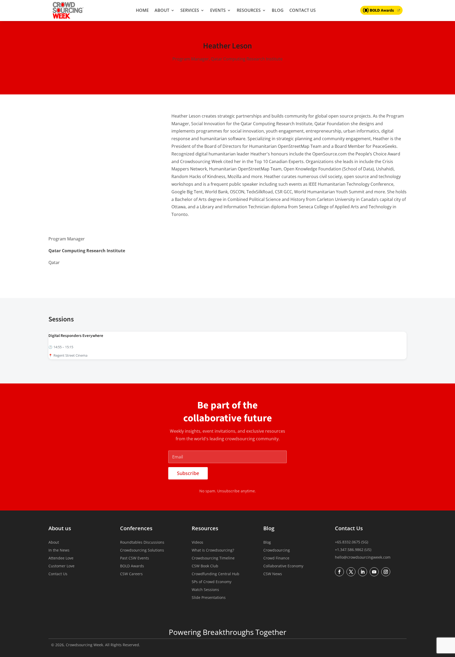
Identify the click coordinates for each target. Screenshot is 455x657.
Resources (249, 10)
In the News (59, 550)
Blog (278, 10)
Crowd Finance (276, 558)
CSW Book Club (205, 566)
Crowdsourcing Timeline (213, 558)
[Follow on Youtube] (374, 571)
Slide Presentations (209, 598)
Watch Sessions (205, 590)
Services (189, 10)
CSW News (272, 574)
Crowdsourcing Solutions (142, 550)
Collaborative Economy (283, 566)
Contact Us (302, 10)
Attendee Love (60, 558)
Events (218, 10)
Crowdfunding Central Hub (215, 574)
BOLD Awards (132, 566)
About (162, 10)
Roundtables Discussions (142, 542)
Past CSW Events (134, 558)
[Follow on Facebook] (75, 276)
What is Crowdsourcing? (213, 550)
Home (142, 10)
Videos (197, 542)
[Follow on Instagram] (385, 571)
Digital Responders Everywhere (75, 335)
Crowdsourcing (276, 550)
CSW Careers (131, 574)
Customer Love (61, 566)
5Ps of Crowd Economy (211, 582)
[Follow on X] (64, 276)
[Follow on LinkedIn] (52, 276)
